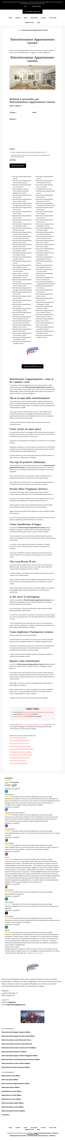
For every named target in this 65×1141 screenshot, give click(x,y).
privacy (45, 152)
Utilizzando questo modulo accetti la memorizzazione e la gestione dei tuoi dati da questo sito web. (30, 156)
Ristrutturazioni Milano (10, 1080)
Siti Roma (52, 1135)
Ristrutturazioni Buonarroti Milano (14, 1052)
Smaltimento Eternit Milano (12, 1091)
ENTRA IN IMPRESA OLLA (32, 366)
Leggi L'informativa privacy (42, 1133)
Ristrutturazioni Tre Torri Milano (19, 743)
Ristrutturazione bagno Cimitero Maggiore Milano (20, 1055)
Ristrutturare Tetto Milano (11, 1099)
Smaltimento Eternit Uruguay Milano (20, 752)
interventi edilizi (26, 714)
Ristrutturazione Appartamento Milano (16, 1083)
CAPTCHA (13, 160)
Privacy (13, 149)
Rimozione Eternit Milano (11, 1087)
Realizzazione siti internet (18, 1135)
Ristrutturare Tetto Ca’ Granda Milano (21, 755)
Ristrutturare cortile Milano (11, 1095)
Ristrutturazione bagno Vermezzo (20, 740)
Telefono (13, 112)
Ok (25, 6)
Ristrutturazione (18, 716)
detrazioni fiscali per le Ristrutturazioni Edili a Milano (37, 712)
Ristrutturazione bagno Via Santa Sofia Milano (18, 1036)
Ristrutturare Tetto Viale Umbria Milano (21, 749)
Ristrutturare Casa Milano (11, 1076)
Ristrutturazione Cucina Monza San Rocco (16, 1040)
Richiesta (13, 119)
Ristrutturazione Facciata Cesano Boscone (17, 1044)
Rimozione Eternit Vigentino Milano (20, 746)
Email (34, 112)
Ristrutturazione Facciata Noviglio (20, 757)
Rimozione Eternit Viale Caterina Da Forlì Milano (19, 1048)
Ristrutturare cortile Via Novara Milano (16, 1067)
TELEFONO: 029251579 (32, 11)
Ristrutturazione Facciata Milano (13, 1111)
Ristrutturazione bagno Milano (13, 1103)
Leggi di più (36, 6)
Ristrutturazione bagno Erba (18, 738)
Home (19, 30)
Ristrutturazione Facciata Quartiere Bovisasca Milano (21, 1059)
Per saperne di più (37, 953)
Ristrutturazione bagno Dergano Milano (16, 1032)
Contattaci (5, 1115)
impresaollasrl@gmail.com (15, 1005)
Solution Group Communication (38, 1135)
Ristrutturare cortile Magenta (18, 763)
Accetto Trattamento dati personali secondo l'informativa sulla (29, 152)
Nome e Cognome (16, 106)
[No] (63, 5)
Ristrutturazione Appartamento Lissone (32, 724)
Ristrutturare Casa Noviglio (18, 760)
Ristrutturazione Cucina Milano (13, 1107)
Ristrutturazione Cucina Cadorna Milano (16, 1063)
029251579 (12, 1002)
